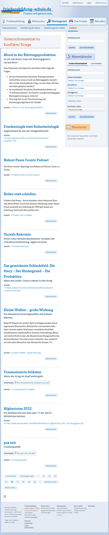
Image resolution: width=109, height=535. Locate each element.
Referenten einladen (48, 508)
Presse (76, 513)
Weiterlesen (52, 113)
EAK (13, 522)
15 (6, 482)
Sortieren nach (74, 106)
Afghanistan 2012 (18, 408)
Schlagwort (72, 92)
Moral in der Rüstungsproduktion (30, 55)
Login (89, 2)
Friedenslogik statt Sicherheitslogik (31, 126)
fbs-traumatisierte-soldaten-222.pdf (33, 382)
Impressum (78, 2)
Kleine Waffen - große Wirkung (28, 310)
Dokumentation (9, 27)
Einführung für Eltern (30, 27)
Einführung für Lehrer (32, 508)
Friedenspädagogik (31, 517)
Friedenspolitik (19, 460)
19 (29, 482)
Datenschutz (101, 2)
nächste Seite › (50, 482)
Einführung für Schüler (54, 27)
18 (23, 482)
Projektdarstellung (80, 508)
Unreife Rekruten (17, 234)
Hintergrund (59, 21)
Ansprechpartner (79, 510)
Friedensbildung (15, 21)
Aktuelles (100, 21)
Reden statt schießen (20, 194)
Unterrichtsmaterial (78, 63)
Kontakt (65, 2)
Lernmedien (96, 63)
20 (35, 482)
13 (49, 476)
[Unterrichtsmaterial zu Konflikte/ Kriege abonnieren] (5, 496)
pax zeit (10, 442)
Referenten (38, 21)
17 (17, 482)
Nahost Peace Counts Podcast (26, 160)
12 (44, 476)
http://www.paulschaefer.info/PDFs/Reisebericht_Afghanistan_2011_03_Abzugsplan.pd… (45, 423)
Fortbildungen (46, 513)
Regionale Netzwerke (48, 510)
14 (55, 476)
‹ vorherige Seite (27, 476)
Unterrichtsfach (74, 77)
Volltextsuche (73, 37)
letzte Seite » (10, 487)
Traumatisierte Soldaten (22, 372)
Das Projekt (80, 21)
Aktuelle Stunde (30, 515)
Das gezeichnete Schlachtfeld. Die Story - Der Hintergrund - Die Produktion (29, 270)
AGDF (6, 522)
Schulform (72, 85)
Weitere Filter (75, 101)
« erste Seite (10, 476)
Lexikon (73, 27)
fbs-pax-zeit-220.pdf (26, 453)
